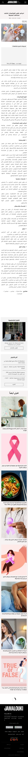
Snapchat (7, 718)
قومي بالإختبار (14, 348)
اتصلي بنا (22, 744)
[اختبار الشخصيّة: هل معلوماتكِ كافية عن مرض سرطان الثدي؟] (14, 449)
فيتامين (12, 291)
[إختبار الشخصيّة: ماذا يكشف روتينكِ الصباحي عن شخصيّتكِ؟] (14, 331)
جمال (19, 731)
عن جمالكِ (8, 744)
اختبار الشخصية (11, 734)
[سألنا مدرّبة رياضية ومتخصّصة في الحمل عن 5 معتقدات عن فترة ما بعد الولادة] (14, 671)
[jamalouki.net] (14, 2)
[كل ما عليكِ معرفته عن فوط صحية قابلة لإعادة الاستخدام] (14, 597)
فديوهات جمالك (8, 731)
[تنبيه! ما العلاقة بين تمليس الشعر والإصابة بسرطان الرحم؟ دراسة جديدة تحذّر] (14, 634)
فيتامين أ (6, 291)
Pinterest (14, 716)
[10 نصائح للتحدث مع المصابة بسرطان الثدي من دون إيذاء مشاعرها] (14, 560)
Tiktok (20, 718)
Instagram (7, 716)
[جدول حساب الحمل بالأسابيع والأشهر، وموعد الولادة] (14, 412)
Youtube (13, 718)
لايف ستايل (14, 18)
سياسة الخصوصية (20, 751)
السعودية (15, 731)
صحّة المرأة (19, 291)
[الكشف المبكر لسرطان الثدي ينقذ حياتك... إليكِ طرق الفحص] (14, 523)
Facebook (21, 716)
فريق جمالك (24, 21)
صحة (10, 18)
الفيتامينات (19, 293)
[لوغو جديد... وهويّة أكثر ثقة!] (14, 55)
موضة (22, 731)
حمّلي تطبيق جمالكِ (14, 723)
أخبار (23, 734)
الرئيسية (18, 18)
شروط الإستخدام (7, 748)
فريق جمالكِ (21, 748)
